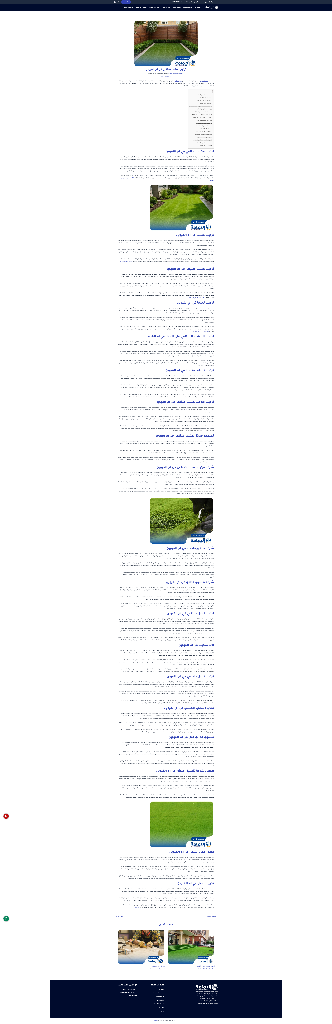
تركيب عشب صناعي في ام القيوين (204, 95)
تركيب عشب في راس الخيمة (201, 331)
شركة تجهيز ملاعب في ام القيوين (204, 120)
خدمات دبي (198, 7)
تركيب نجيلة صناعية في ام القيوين (204, 109)
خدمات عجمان (177, 7)
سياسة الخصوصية (158, 993)
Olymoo (156, 1020)
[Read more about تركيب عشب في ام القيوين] (191, 947)
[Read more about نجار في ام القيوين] (141, 947)
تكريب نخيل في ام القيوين (206, 145)
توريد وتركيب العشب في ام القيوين (203, 134)
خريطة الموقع (160, 996)
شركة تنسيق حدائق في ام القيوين (204, 123)
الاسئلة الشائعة (159, 1004)
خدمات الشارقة (187, 7)
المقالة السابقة (212, 916)
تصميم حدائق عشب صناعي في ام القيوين (202, 114)
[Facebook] (115, 2)
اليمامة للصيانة (204, 81)
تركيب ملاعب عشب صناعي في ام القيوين (202, 111)
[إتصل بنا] (6, 816)
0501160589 (175, 2)
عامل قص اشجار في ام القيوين (204, 142)
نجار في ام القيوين (158, 966)
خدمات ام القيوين (154, 7)
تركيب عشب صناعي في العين (197, 297)
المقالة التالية (118, 916)
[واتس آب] (6, 918)
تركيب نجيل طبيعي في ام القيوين (204, 131)
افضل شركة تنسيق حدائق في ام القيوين (202, 140)
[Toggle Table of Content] (210, 91)
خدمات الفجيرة (166, 7)
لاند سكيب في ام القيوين (206, 128)
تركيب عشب (178, 81)
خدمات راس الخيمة (141, 7)
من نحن (162, 1011)
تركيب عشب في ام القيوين (205, 97)
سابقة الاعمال (160, 1000)
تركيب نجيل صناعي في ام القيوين (204, 126)
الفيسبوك (136, 907)
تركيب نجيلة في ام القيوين (206, 103)
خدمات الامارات (128, 7)
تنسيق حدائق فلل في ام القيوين (204, 137)
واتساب (126, 2)
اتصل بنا (161, 989)
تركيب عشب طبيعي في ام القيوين (204, 100)
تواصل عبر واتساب (206, 2)
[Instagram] (118, 2)
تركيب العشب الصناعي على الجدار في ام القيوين (200, 106)
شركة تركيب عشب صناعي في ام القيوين (202, 117)
